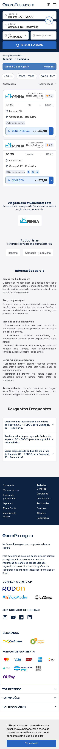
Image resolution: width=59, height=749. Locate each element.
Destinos (41, 508)
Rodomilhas (43, 518)
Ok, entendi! (31, 743)
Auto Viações (44, 498)
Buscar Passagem (32, 45)
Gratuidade (42, 493)
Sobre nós (8, 485)
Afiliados (41, 513)
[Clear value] (25, 35)
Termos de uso (11, 490)
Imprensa (8, 503)
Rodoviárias (43, 503)
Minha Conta (9, 508)
